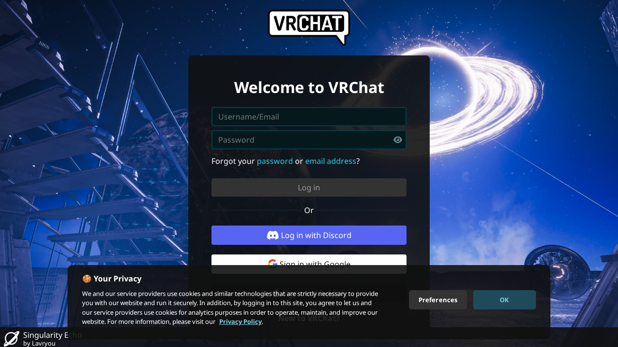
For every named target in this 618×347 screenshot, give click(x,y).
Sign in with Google (315, 264)
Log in (309, 187)
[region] (309, 302)
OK (504, 299)
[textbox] (309, 139)
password (275, 161)
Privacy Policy (240, 321)
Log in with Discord (316, 235)
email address (330, 161)
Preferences (438, 299)
